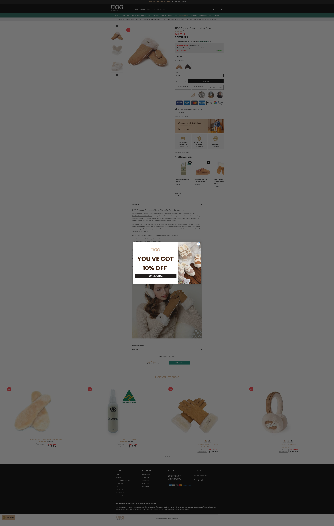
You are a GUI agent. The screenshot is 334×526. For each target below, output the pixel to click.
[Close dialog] (198, 243)
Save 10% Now (156, 275)
